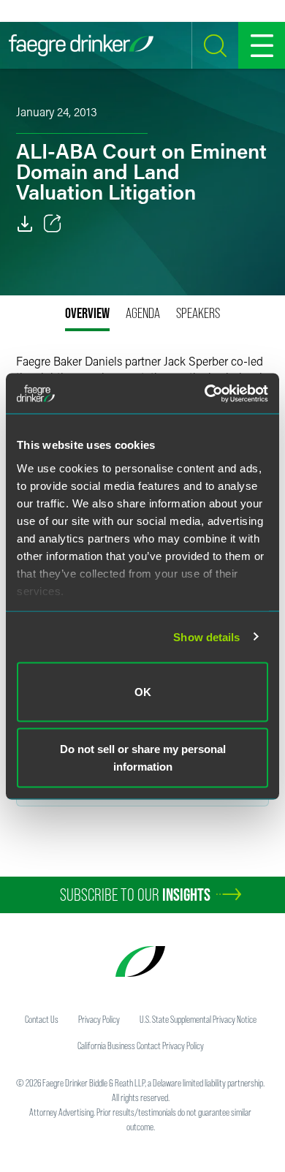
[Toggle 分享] (52, 223)
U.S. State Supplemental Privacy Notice (198, 1019)
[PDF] (25, 223)
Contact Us (41, 1019)
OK (142, 692)
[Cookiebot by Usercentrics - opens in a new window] (205, 393)
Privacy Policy (99, 1019)
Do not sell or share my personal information (143, 757)
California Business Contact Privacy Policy (140, 1045)
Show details (206, 636)
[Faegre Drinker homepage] (81, 45)
